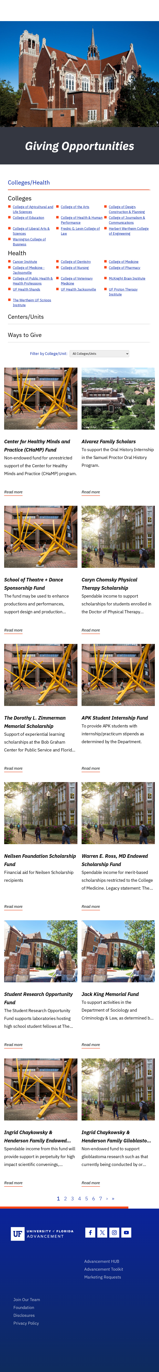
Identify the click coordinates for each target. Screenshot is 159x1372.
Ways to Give (25, 335)
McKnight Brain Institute (127, 278)
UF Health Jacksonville (78, 289)
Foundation (23, 1307)
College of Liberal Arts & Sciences (31, 231)
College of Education (28, 218)
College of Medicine (124, 262)
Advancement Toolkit (103, 1269)
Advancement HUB (101, 1261)
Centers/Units (26, 316)
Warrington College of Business (29, 241)
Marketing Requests (102, 1277)
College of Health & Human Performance (81, 220)
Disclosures (24, 1315)
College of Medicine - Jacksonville (29, 270)
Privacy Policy (26, 1323)
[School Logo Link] (42, 1234)
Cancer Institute (25, 262)
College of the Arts (75, 207)
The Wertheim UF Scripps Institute (32, 302)
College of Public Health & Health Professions (33, 280)
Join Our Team (26, 1299)
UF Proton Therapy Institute (123, 291)
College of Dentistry (76, 262)
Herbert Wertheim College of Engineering (129, 231)
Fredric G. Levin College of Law (80, 231)
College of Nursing (75, 268)
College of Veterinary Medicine (77, 280)
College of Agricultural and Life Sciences (33, 209)
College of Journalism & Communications (127, 220)
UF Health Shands (26, 289)
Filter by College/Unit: (48, 353)
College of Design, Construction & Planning (127, 209)
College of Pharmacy (124, 268)
